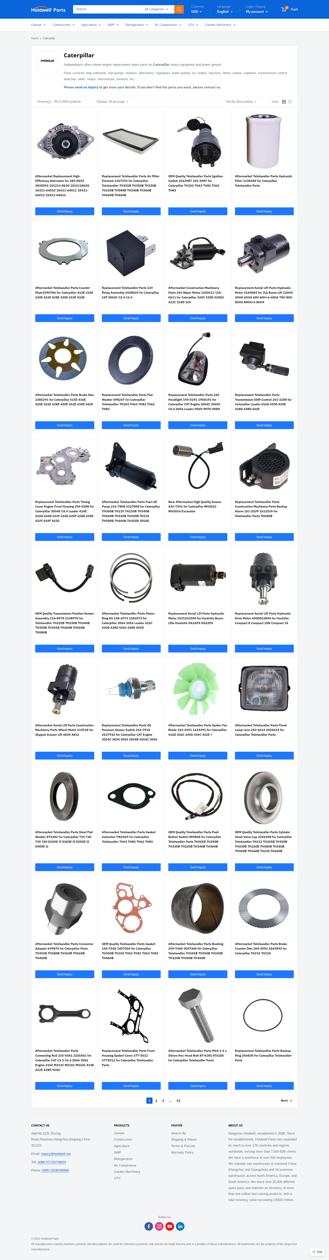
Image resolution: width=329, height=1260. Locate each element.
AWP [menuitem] (111, 25)
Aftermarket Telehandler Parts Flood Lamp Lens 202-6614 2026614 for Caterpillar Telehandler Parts (261, 730)
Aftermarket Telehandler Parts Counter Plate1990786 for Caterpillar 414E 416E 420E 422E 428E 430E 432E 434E (64, 292)
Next (284, 1100)
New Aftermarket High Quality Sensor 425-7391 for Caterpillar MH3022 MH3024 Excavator (194, 506)
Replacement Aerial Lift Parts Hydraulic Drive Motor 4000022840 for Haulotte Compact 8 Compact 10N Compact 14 (263, 618)
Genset (119, 1133)
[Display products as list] (290, 101)
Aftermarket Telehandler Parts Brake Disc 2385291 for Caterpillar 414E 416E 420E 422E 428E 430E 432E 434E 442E (64, 399)
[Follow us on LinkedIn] (180, 1226)
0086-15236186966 (55, 1170)
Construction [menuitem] (61, 25)
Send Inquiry (65, 211)
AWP (117, 1152)
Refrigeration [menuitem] (134, 25)
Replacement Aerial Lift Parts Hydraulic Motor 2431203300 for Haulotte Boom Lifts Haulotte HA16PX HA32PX (196, 618)
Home (35, 38)
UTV (117, 1178)
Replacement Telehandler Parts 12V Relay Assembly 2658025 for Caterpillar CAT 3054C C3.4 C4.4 (130, 292)
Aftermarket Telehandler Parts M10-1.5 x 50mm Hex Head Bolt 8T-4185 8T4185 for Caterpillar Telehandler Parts (197, 1055)
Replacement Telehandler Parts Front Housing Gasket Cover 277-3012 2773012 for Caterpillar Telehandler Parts (128, 1058)
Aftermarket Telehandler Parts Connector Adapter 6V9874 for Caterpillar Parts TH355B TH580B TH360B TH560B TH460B (64, 951)
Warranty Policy (182, 1152)
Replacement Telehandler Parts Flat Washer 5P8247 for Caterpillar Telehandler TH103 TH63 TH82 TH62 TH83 (128, 402)
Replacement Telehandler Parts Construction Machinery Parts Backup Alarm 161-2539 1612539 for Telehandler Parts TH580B (261, 509)
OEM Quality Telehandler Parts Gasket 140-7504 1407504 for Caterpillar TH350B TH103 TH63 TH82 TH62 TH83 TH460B (130, 951)
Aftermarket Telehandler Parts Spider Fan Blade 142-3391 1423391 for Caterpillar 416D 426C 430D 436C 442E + (197, 730)
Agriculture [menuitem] (89, 25)
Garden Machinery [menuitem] (218, 25)
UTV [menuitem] (191, 25)
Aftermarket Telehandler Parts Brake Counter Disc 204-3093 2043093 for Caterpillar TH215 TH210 (261, 948)
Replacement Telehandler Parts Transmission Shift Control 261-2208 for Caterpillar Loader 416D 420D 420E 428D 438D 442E (263, 402)
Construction (123, 1139)
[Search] (179, 9)
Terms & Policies (183, 1146)
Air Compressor (125, 1165)
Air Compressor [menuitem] (166, 25)
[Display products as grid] (284, 101)
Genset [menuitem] (36, 25)
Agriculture (121, 1146)
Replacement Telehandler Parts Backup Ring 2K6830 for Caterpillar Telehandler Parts (263, 1055)
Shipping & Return (184, 1139)
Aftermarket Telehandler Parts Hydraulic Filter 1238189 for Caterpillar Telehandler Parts (263, 181)
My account (255, 11)
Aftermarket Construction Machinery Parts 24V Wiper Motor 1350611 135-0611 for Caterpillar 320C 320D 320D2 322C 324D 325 (196, 295)
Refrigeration (123, 1159)
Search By (178, 1133)
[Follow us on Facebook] (149, 1226)
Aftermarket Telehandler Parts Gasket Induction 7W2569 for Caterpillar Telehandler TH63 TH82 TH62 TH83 (129, 836)
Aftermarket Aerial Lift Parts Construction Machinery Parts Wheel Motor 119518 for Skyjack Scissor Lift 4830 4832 (64, 730)
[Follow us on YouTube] (169, 1226)
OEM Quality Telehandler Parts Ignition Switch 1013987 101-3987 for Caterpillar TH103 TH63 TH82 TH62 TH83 (195, 183)
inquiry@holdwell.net (56, 1154)
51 (178, 1100)
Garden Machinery (127, 1172)
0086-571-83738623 (51, 1162)
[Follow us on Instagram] (159, 1226)
